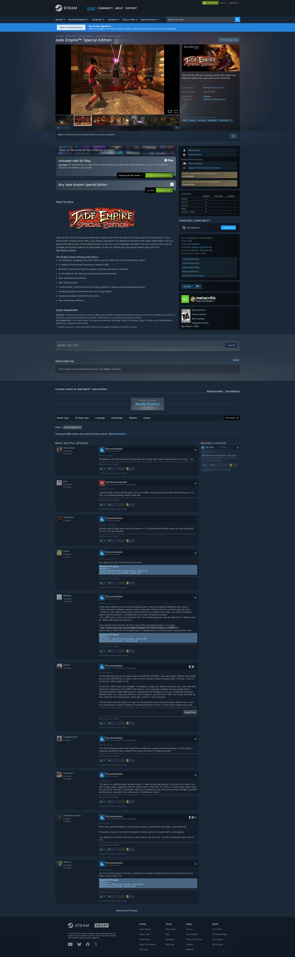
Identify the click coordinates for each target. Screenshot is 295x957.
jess (65, 481)
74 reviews (67, 668)
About (119, 8)
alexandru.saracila (72, 815)
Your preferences (232, 391)
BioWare (207, 96)
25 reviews (67, 779)
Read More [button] (190, 712)
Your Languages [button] (71, 427)
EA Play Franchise (85, 36)
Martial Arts (212, 120)
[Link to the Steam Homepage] (66, 10)
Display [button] (147, 418)
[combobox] (200, 19)
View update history (191, 267)
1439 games (68, 484)
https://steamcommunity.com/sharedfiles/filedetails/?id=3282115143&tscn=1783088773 (139, 628)
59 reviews (67, 454)
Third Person (224, 120)
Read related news (191, 271)
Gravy (66, 551)
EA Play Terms (189, 184)
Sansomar (68, 773)
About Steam (145, 929)
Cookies (189, 944)
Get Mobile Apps (219, 934)
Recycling (169, 944)
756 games (67, 599)
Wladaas (67, 595)
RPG (185, 120)
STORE (91, 8)
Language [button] (100, 418)
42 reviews (67, 868)
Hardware (169, 939)
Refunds (189, 949)
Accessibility (191, 934)
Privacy (189, 929)
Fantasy (192, 120)
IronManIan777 (70, 737)
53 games (67, 819)
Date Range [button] (116, 418)
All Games (59, 36)
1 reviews (67, 520)
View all (236, 360)
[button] (60, 19)
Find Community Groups (193, 276)
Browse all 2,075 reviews (127, 911)
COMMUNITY (105, 8)
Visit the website (190, 259)
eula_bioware (188, 176)
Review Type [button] (62, 418)
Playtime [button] (133, 418)
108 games (67, 554)
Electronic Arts (219, 99)
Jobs (167, 934)
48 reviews (67, 487)
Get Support (217, 939)
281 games (67, 776)
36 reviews (67, 601)
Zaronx (66, 665)
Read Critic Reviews (204, 301)
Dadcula (67, 862)
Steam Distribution (147, 944)
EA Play (195, 250)
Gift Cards (143, 949)
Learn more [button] (228, 227)
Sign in (61, 135)
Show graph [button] (230, 418)
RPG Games (71, 36)
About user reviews (215, 391)
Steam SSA (144, 934)
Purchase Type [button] (82, 418)
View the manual (190, 263)
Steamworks (144, 939)
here (106, 369)
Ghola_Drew (69, 448)
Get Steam (217, 929)
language (232, 3)
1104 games (67, 451)
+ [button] (231, 120)
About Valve (170, 929)
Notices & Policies (194, 939)
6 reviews (67, 740)
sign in (222, 3)
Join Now (63, 164)
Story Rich (202, 120)
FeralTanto (68, 517)
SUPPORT (131, 8)
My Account (217, 944)
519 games (67, 865)
